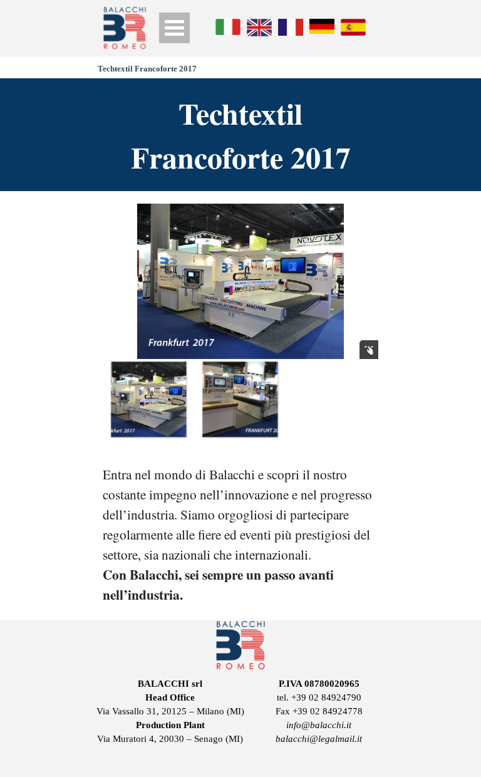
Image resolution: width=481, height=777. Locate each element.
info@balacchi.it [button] (318, 725)
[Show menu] (174, 28)
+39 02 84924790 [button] (326, 697)
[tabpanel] (240, 534)
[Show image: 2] (240, 399)
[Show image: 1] (148, 399)
